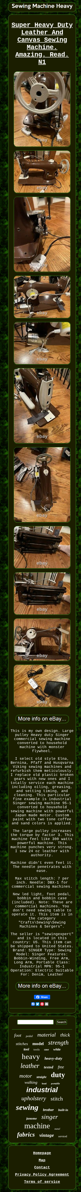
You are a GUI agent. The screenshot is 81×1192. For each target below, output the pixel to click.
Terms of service (42, 1182)
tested (48, 1067)
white (57, 1049)
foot (17, 1035)
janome (31, 1118)
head (44, 1083)
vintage (46, 1135)
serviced (62, 1136)
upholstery (33, 1098)
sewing (27, 1107)
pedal (29, 1036)
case (46, 1049)
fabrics (26, 1134)
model (38, 1043)
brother (48, 1110)
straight (41, 1077)
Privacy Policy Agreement (42, 1175)
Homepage (42, 1153)
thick (65, 1035)
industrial (42, 1090)
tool (26, 1049)
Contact (42, 1168)
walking (31, 1082)
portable (55, 1083)
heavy (31, 1056)
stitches (22, 1043)
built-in (63, 1110)
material (46, 1035)
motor (25, 1076)
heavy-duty (53, 1058)
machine (37, 1126)
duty (58, 1075)
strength (58, 1042)
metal (57, 1128)
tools (37, 1049)
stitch (57, 1099)
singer (49, 1116)
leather (29, 1065)
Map (42, 1160)
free (61, 1067)
